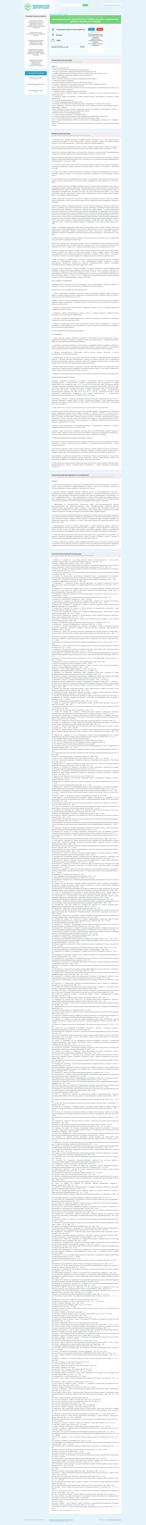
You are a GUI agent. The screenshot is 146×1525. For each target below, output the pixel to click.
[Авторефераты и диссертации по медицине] (37, 7)
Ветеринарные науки (36, 90)
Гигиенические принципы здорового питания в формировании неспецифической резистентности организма (36, 62)
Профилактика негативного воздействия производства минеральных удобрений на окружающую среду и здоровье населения (36, 52)
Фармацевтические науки (36, 84)
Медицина (52, 1520)
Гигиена (65, 14)
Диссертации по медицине (55, 14)
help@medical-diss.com (114, 1520)
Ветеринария (69, 1520)
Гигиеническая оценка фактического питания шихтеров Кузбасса (36, 34)
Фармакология (60, 1520)
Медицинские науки (35, 78)
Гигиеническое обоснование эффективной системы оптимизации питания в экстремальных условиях (36, 42)
